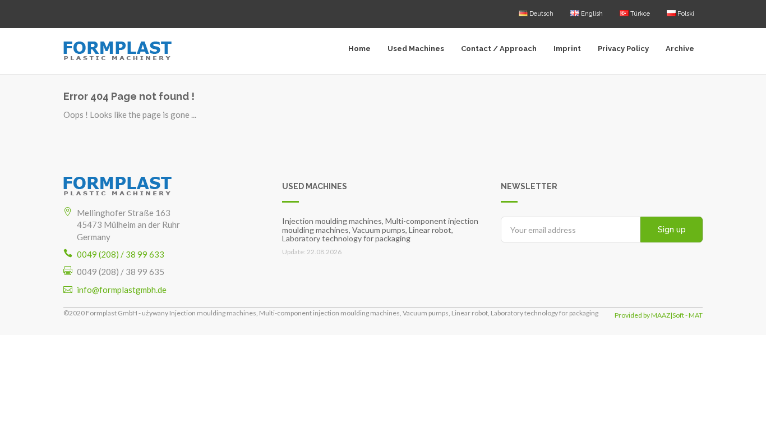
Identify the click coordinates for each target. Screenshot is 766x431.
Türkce (639, 13)
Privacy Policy (623, 48)
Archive (680, 48)
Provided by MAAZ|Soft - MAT (659, 315)
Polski (685, 13)
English (591, 13)
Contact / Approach (499, 48)
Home (359, 48)
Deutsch (540, 13)
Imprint (567, 48)
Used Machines (415, 48)
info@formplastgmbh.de (122, 290)
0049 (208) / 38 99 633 (120, 254)
